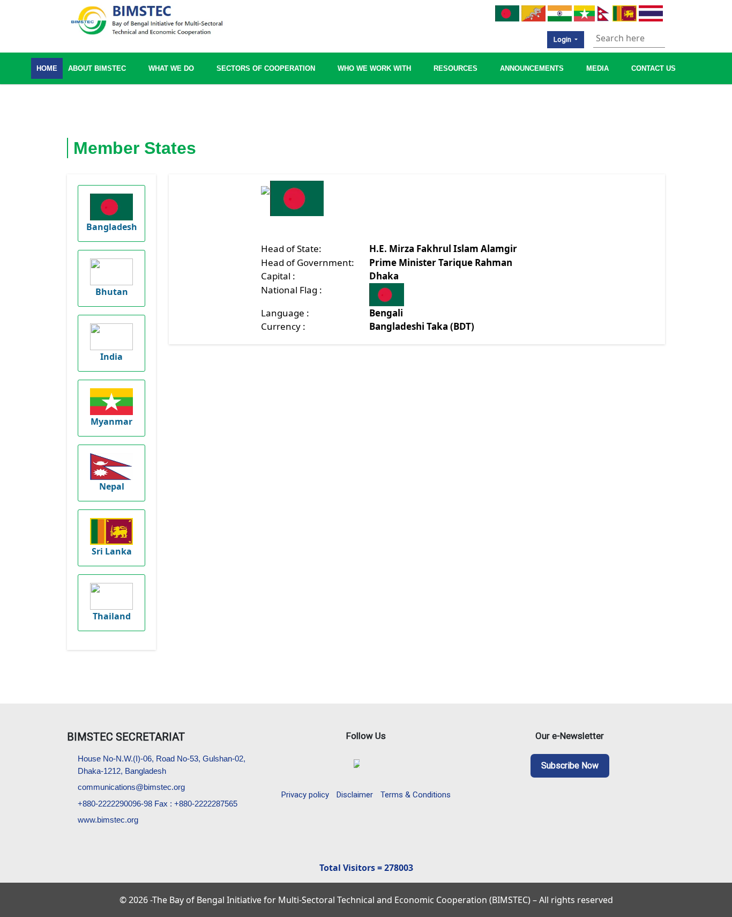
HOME (46, 68)
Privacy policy (305, 795)
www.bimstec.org (108, 819)
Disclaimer (355, 795)
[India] (560, 12)
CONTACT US (653, 68)
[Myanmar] (584, 12)
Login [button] (563, 39)
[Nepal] (603, 12)
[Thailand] (651, 12)
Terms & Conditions (415, 795)
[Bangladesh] (507, 12)
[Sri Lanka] (625, 12)
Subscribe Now (570, 765)
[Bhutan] (533, 12)
